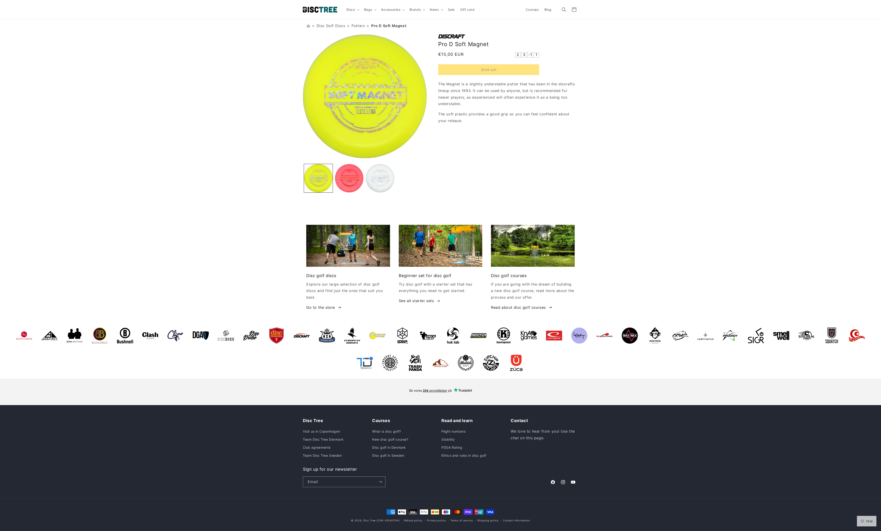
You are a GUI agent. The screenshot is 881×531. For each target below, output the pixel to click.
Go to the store (320, 307)
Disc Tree (369, 520)
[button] (352, 9)
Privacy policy (436, 520)
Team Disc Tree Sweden (322, 455)
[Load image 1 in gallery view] (318, 178)
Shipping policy (488, 520)
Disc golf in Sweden (388, 455)
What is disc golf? (386, 431)
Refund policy (413, 520)
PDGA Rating (451, 447)
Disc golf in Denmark (389, 447)
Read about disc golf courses (518, 307)
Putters (358, 25)
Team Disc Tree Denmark (323, 439)
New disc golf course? (390, 439)
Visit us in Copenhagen (321, 431)
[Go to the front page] (308, 26)
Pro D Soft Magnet (388, 25)
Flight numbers (453, 431)
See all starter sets (416, 300)
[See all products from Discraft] (508, 36)
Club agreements (317, 447)
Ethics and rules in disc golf (463, 455)
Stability (448, 439)
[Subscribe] (380, 481)
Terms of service (461, 520)
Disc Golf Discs (331, 25)
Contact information (516, 520)
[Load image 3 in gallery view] (380, 178)
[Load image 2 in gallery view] (349, 178)
